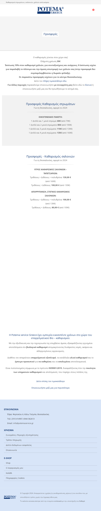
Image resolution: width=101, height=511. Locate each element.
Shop (8, 463)
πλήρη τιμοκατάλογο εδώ (54, 81)
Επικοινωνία (11, 450)
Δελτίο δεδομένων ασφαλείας (19, 445)
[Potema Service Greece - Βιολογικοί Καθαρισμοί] (50, 10)
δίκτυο (88, 85)
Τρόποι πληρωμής (14, 440)
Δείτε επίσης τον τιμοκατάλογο (50, 381)
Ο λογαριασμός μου (14, 468)
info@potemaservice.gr (23, 423)
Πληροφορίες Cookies (15, 478)
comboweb (58, 501)
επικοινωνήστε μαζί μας (76, 247)
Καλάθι (9, 473)
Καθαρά (82, 501)
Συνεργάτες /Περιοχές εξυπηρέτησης (22, 435)
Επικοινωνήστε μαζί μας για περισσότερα (50, 387)
